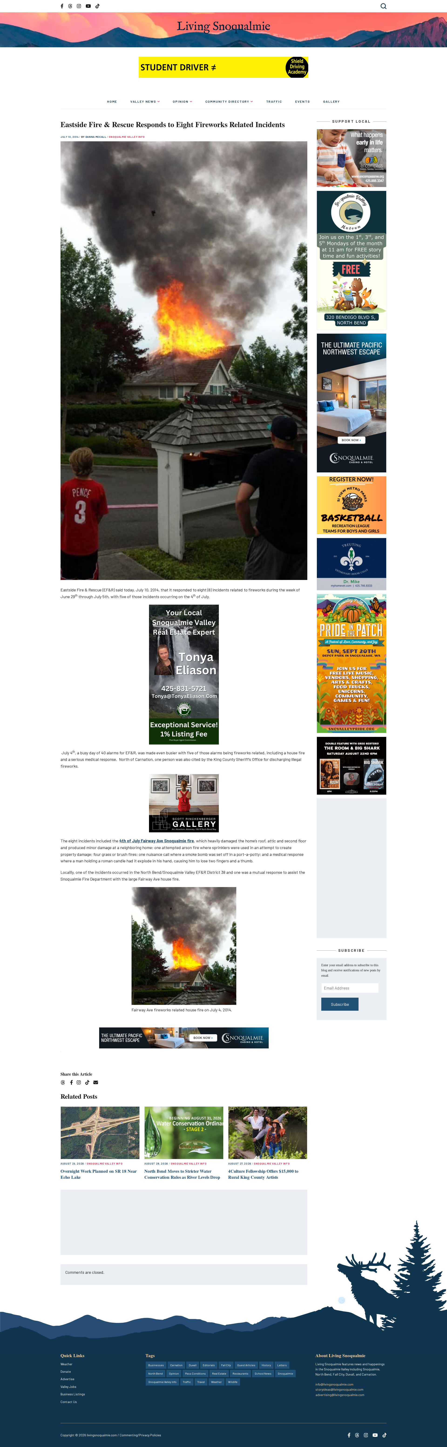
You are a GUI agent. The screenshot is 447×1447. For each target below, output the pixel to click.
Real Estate (219, 1373)
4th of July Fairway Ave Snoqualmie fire (156, 840)
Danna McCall (96, 136)
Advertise (67, 1379)
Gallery (331, 101)
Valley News (143, 101)
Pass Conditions (195, 1373)
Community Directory (227, 101)
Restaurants (240, 1373)
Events (302, 101)
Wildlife (232, 1381)
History (266, 1365)
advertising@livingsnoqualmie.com (339, 1395)
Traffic (274, 101)
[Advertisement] (184, 1222)
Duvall (192, 1365)
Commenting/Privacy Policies (140, 1435)
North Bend (155, 1373)
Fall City (226, 1365)
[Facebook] (72, 1083)
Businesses (156, 1365)
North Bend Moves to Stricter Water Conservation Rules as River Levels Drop (182, 1174)
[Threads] (64, 1083)
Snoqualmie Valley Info (127, 136)
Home (112, 101)
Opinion (181, 101)
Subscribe (340, 1004)
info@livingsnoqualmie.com (334, 1384)
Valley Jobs (68, 1387)
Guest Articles (246, 1365)
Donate (66, 1371)
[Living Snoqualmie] (223, 27)
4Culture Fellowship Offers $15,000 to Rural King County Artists (263, 1174)
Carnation (176, 1365)
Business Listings (73, 1394)
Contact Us (69, 1402)
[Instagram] (80, 1083)
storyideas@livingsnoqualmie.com (339, 1389)
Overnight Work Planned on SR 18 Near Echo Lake (99, 1174)
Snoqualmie (285, 1373)
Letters (282, 1365)
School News (263, 1373)
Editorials (209, 1365)
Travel (201, 1381)
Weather (66, 1364)
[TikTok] (89, 1083)
